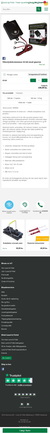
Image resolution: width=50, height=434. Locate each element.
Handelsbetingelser (8, 309)
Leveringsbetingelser (9, 312)
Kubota (4, 353)
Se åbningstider (7, 278)
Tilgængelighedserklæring (11, 319)
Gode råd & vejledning (9, 299)
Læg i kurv (25, 430)
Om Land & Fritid (7, 268)
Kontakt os (24, 420)
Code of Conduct (7, 281)
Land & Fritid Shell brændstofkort (14, 350)
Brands (4, 329)
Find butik (5, 275)
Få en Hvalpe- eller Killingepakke (13, 346)
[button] (44, 80)
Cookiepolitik (6, 326)
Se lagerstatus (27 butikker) (38, 74)
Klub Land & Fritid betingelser (12, 343)
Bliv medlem (7, 358)
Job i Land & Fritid (8, 271)
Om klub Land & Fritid (9, 340)
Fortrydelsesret (7, 316)
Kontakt (4, 295)
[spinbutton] (39, 80)
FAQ (3, 292)
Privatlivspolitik (6, 322)
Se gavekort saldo (8, 305)
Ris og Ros (5, 302)
